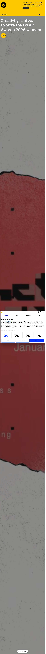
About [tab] (39, 315)
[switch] (17, 336)
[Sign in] (43, 14)
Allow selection (23, 340)
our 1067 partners (8, 321)
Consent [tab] (6, 315)
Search (25, 651)
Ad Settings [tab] (28, 315)
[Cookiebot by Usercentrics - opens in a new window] (39, 312)
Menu (19, 651)
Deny (8, 340)
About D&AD (26, 8)
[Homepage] (22, 651)
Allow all (37, 340)
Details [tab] (17, 315)
